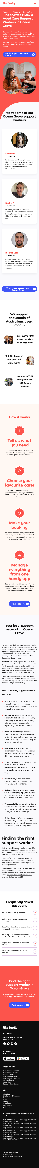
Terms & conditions (10, 1152)
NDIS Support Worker (11, 1076)
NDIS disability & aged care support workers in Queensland (19, 1128)
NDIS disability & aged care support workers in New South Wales (19, 1121)
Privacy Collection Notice (12, 1156)
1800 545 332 (8, 1039)
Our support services (11, 1070)
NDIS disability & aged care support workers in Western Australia (19, 1139)
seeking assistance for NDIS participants (22, 649)
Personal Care (8, 1080)
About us (6, 1094)
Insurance (7, 1104)
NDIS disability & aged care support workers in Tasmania (19, 1135)
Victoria (16, 12)
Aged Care (7, 1082)
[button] (19, 912)
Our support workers (11, 1072)
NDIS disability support (11, 1078)
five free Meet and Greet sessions (19, 875)
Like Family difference (11, 1096)
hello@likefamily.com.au (12, 1037)
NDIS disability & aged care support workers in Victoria (19, 1124)
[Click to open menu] (35, 3)
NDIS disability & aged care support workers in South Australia (19, 1132)
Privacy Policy (8, 1154)
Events (5, 1100)
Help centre (7, 1106)
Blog (4, 1098)
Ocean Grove (28, 12)
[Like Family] (9, 3)
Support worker (9, 1074)
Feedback (7, 1107)
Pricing (5, 1102)
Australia (7, 12)
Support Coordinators (11, 1084)
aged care (6, 652)
